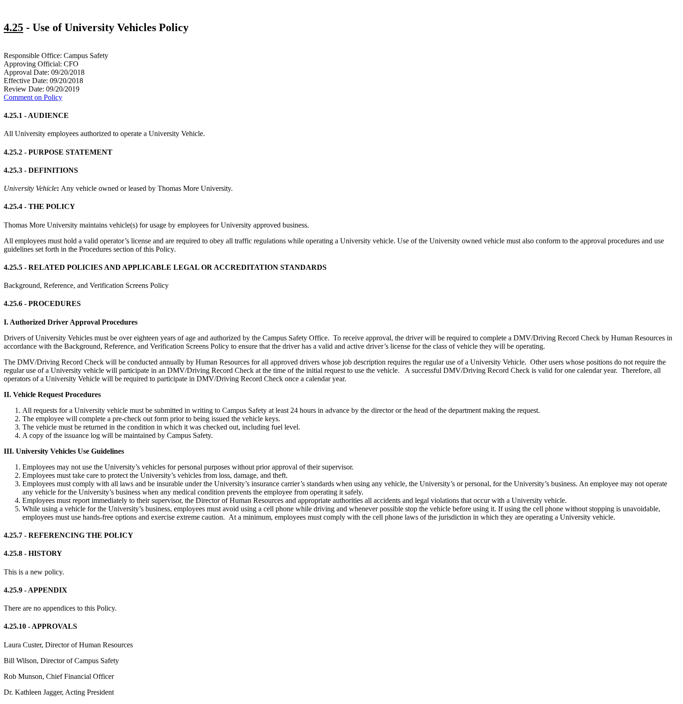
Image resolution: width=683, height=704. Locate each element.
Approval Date (25, 72)
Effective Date (25, 81)
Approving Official (32, 64)
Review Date (23, 89)
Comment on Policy (33, 97)
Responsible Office (32, 55)
